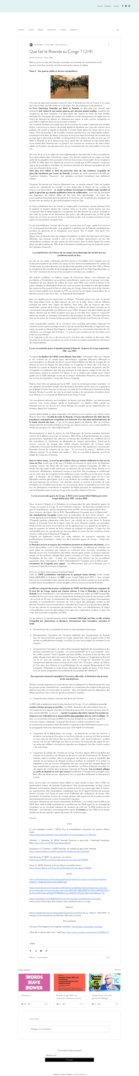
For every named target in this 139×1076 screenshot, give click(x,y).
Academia (73, 30)
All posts (21, 30)
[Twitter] (126, 6)
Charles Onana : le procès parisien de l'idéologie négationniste (102, 997)
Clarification (26, 995)
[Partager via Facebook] (30, 951)
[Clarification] (34, 982)
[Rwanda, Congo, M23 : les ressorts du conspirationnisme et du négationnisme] (69, 982)
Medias (40, 30)
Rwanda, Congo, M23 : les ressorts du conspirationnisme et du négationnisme (68, 997)
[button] (118, 30)
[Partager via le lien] (46, 951)
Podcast (63, 30)
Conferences (51, 30)
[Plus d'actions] (108, 44)
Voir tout (118, 970)
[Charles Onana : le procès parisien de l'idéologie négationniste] (104, 982)
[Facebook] (123, 6)
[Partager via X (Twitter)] (36, 951)
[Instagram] (129, 6)
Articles (31, 30)
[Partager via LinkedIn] (41, 951)
